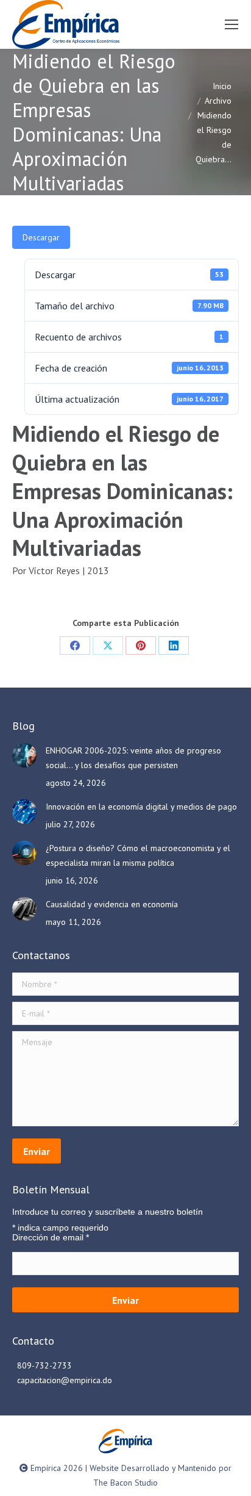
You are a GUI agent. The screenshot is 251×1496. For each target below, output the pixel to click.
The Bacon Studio (125, 1482)
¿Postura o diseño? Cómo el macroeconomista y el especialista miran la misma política (138, 855)
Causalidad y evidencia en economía (112, 904)
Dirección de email (50, 1237)
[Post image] (24, 755)
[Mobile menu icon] (231, 24)
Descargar (41, 237)
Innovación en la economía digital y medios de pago (141, 806)
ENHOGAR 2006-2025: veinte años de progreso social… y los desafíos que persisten (133, 758)
